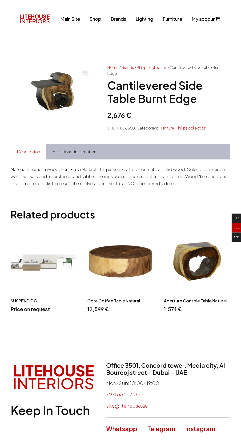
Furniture (166, 127)
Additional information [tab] (74, 151)
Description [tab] (28, 151)
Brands (127, 67)
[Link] (35, 19)
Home (113, 67)
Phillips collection (152, 67)
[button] (85, 72)
